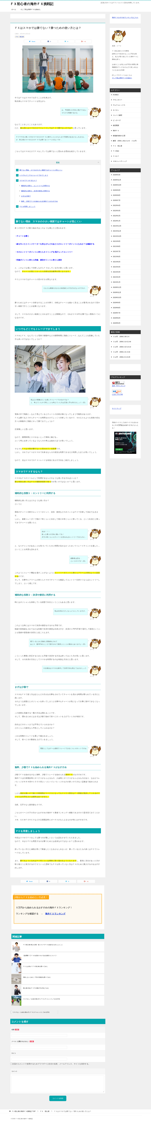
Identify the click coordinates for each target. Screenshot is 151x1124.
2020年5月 (116, 323)
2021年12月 (117, 226)
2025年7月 (116, 200)
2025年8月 (116, 195)
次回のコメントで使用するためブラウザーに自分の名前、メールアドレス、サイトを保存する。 (51, 1064)
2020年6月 (116, 318)
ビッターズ (117, 120)
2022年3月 (116, 210)
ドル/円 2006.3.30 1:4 (121, 336)
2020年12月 (117, 287)
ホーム (13, 9)
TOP (23, 1111)
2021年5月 (116, 262)
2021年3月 (116, 272)
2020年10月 (117, 297)
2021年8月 (116, 246)
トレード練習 (117, 115)
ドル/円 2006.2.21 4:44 (121, 352)
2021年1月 (116, 282)
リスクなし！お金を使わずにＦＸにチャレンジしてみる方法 (41, 999)
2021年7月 (116, 251)
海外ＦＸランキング (55, 913)
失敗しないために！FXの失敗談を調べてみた (37, 977)
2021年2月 (116, 277)
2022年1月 (116, 221)
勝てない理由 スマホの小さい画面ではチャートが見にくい (40, 170)
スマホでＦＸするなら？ (28, 180)
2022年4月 (116, 205)
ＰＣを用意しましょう (27, 206)
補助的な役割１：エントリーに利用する (35, 186)
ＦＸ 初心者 (20, 37)
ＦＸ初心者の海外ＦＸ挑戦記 (32, 4)
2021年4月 (116, 267)
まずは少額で (26, 196)
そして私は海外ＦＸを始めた (30, 9)
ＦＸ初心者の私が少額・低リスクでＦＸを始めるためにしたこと (43, 945)
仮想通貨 (116, 125)
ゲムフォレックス (119, 105)
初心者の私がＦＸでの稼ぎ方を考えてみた (36, 988)
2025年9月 (116, 190)
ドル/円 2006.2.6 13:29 (121, 357)
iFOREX (116, 95)
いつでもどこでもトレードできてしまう (33, 175)
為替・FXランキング (118, 386)
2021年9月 (116, 241)
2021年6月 (116, 256)
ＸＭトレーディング (120, 161)
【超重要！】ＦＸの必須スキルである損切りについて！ (40, 955)
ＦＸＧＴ (116, 156)
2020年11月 (117, 292)
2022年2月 (116, 216)
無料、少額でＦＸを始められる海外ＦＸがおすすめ (39, 201)
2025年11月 (117, 180)
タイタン (116, 110)
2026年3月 (116, 175)
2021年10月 (117, 236)
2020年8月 (116, 308)
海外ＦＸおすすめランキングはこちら (125, 17)
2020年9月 (116, 302)
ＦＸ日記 (116, 151)
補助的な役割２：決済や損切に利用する (35, 191)
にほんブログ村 (117, 394)
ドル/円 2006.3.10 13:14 (122, 347)
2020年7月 (116, 313)
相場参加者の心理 (119, 136)
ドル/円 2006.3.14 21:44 (122, 342)
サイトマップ (116, 408)
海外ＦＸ (116, 130)
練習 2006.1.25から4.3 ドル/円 (125, 141)
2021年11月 (117, 231)
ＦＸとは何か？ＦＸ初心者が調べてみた (35, 966)
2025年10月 (117, 185)
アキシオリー (117, 100)
